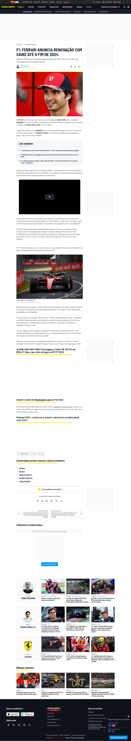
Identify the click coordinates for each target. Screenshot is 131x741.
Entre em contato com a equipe (97, 718)
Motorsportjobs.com (53, 719)
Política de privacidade (78, 735)
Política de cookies (64, 735)
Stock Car (41, 7)
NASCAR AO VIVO (103, 11)
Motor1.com (50, 716)
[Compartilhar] (71, 66)
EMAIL (119, 2)
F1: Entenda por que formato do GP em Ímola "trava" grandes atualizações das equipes (50, 150)
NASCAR (79, 7)
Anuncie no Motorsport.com (96, 715)
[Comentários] (80, 66)
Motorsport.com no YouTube (43, 11)
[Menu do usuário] (128, 7)
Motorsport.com (43, 399)
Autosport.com (51, 722)
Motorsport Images (33, 302)
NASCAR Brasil (68, 7)
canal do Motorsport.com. (63, 407)
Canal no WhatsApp (90, 11)
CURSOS (51, 2)
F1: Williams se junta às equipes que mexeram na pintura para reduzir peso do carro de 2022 (49, 155)
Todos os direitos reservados (74, 738)
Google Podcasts (26, 478)
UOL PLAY (59, 2)
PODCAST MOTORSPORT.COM (62, 11)
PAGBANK (45, 2)
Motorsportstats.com (53, 725)
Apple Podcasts (25, 475)
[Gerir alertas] (61, 501)
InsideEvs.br (50, 713)
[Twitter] (42, 501)
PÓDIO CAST (77, 11)
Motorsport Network (58, 738)
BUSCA (98, 2)
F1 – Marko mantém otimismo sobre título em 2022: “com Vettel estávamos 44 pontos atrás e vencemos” (49, 162)
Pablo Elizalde (24, 65)
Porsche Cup (53, 7)
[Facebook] (38, 501)
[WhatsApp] (47, 501)
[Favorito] (75, 66)
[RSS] (30, 725)
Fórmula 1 (20, 7)
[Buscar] (124, 7)
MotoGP (31, 7)
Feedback (91, 712)
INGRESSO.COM (27, 2)
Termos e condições (52, 735)
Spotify (22, 468)
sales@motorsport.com (95, 721)
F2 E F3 (88, 7)
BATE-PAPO (108, 2)
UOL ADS (66, 2)
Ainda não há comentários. (49, 531)
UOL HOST (37, 2)
